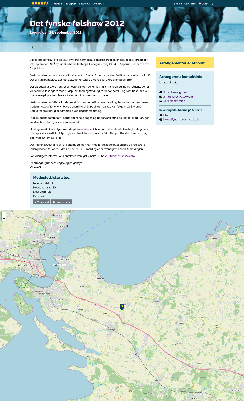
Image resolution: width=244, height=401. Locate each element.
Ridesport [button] (70, 3)
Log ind (178, 3)
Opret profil (190, 3)
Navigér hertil (62, 201)
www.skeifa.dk (86, 129)
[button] (203, 3)
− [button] (4, 218)
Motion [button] (58, 3)
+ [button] (4, 214)
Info (32, 47)
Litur (166, 115)
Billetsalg (84, 3)
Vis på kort (43, 201)
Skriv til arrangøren (175, 92)
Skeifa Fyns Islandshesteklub (181, 119)
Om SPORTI (99, 3)
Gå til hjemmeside (174, 101)
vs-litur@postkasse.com (120, 156)
